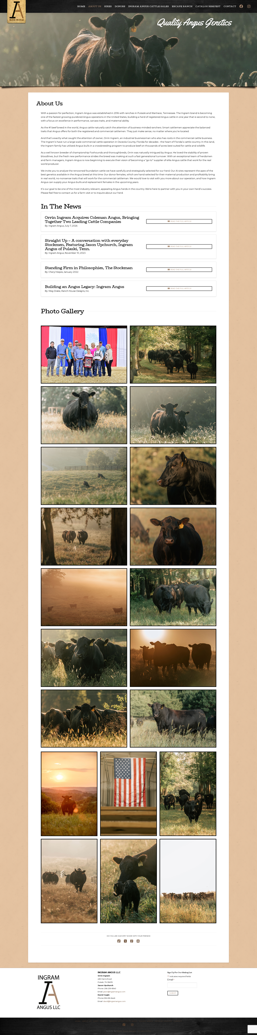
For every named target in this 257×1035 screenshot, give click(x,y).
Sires (95, 1021)
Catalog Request (163, 1021)
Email (170, 979)
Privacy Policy (144, 1031)
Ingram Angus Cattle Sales (123, 1021)
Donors (104, 1021)
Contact (178, 1021)
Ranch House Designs (126, 1031)
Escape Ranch (146, 1021)
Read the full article (181, 221)
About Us (86, 1021)
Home (78, 1021)
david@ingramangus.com (114, 1001)
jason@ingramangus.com (114, 992)
